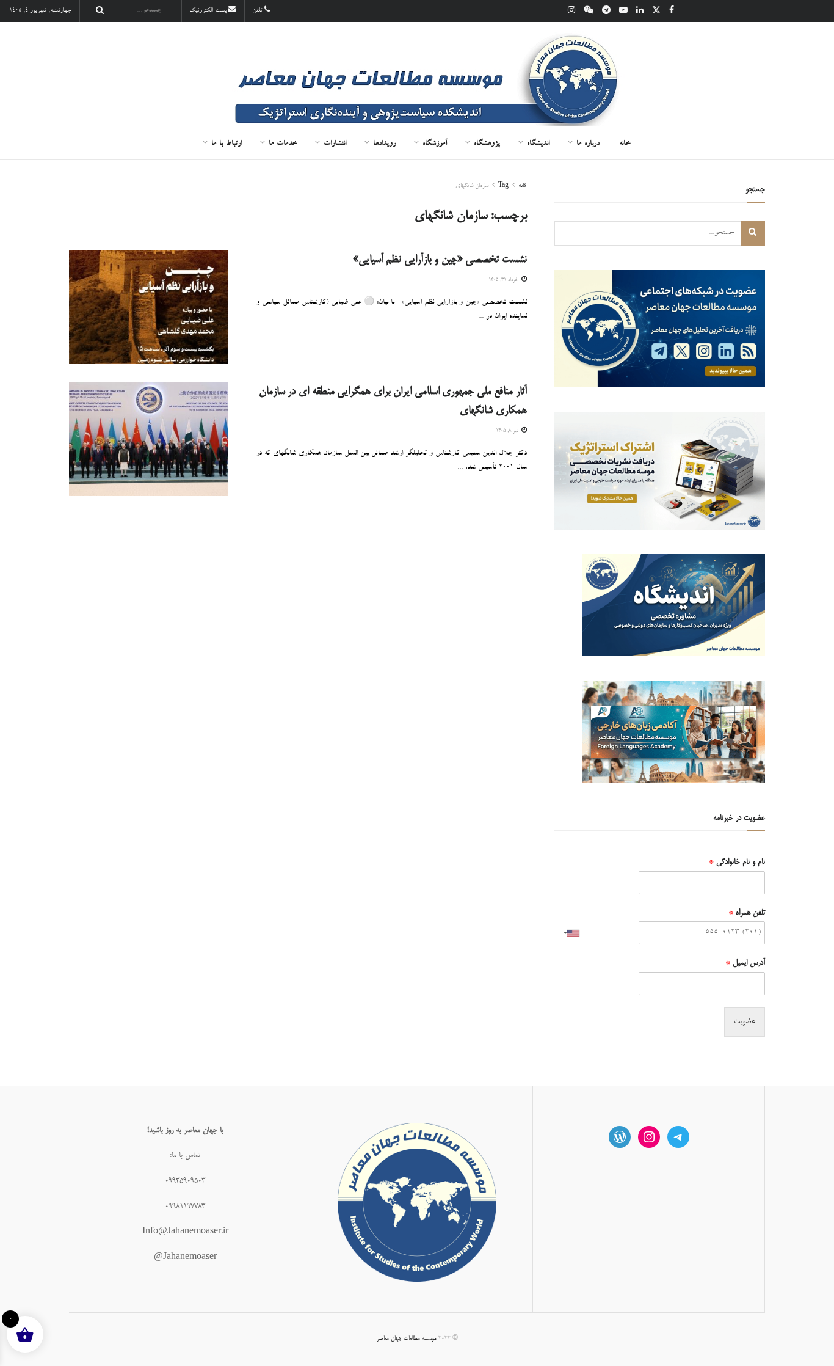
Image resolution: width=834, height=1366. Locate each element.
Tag (503, 185)
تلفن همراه (746, 913)
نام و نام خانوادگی (737, 862)
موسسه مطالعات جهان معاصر (407, 1338)
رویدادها (384, 144)
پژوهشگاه (487, 144)
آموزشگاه (434, 144)
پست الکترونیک (208, 11)
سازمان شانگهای (471, 185)
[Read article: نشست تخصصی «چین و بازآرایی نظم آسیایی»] (148, 307)
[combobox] (569, 933)
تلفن (258, 11)
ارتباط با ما (226, 144)
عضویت (744, 1021)
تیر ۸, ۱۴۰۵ (508, 431)
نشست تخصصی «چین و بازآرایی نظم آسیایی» (440, 259)
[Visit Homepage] (417, 75)
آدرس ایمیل (745, 963)
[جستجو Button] (96, 11)
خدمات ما (283, 144)
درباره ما (588, 144)
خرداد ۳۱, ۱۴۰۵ (504, 280)
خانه (624, 144)
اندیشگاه (538, 144)
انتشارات (335, 144)
